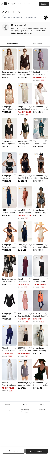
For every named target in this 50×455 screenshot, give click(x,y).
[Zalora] (25, 12)
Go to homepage (36, 451)
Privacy (42, 410)
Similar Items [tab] (12, 43)
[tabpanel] (25, 221)
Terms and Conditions (25, 411)
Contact (8, 404)
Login (41, 404)
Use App (44, 4)
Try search (13, 451)
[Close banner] (2, 4)
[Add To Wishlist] (15, 72)
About (25, 404)
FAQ (8, 410)
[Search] (46, 18)
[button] (25, 4)
